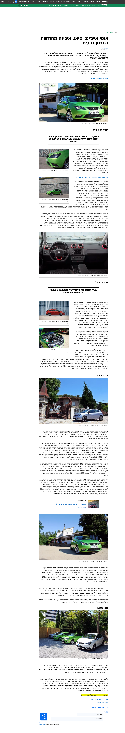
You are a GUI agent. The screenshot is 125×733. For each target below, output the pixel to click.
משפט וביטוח (75, 5)
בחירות (86, 1)
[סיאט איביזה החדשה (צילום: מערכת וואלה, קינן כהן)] (73, 104)
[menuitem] (97, 2)
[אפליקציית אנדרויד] (27, 5)
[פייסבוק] (19, 5)
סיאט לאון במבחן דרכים (99, 78)
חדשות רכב (96, 5)
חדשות (98, 1)
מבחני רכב (89, 5)
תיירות (52, 1)
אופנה (38, 1)
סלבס (73, 1)
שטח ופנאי (68, 5)
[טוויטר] (22, 5)
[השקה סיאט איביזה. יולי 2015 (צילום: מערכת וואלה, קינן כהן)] (73, 255)
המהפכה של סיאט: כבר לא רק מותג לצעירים (92, 177)
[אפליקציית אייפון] (24, 5)
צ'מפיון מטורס (101, 702)
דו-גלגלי (83, 5)
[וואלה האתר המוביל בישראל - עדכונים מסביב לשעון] (105, 2)
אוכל (63, 1)
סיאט (107, 702)
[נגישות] (2, 2)
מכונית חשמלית (59, 5)
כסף (68, 1)
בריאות (58, 1)
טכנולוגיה (45, 1)
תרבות (79, 1)
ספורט (92, 1)
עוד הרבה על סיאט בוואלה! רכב (96, 700)
